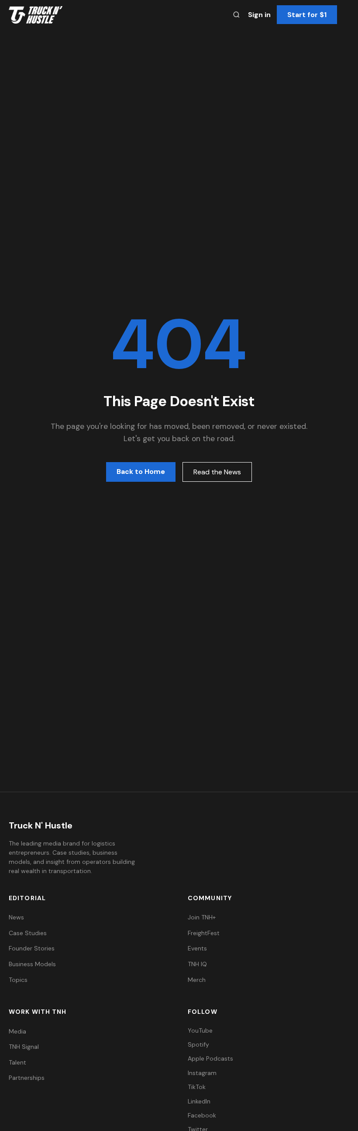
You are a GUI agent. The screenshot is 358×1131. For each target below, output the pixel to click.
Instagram (202, 1073)
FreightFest (204, 933)
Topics (18, 980)
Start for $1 (307, 14)
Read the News (217, 472)
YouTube (200, 1030)
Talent (17, 1062)
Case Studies (28, 933)
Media (17, 1031)
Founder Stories (32, 948)
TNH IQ (197, 964)
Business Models (32, 964)
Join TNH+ (202, 917)
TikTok (197, 1087)
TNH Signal (24, 1047)
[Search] (236, 14)
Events (197, 948)
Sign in (259, 14)
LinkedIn (199, 1101)
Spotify (198, 1044)
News (16, 917)
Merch (197, 980)
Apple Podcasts (210, 1058)
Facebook (202, 1115)
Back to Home (141, 471)
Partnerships (27, 1078)
